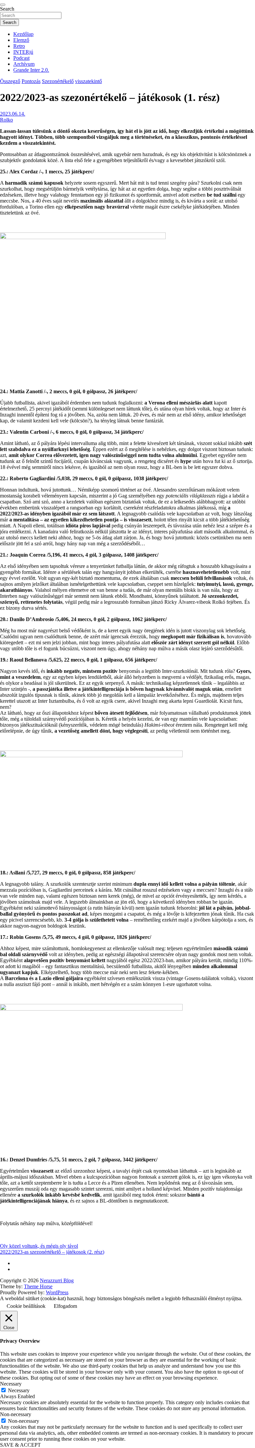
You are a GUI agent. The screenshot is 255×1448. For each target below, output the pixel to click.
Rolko (6, 120)
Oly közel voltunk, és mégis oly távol (39, 1246)
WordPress (57, 1292)
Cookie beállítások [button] (26, 1306)
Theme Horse (38, 1286)
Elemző (21, 40)
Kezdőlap (23, 34)
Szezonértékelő (58, 81)
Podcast (21, 58)
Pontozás (31, 81)
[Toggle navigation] (2, 5)
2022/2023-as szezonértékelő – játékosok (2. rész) (52, 1252)
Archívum (24, 64)
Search (7, 9)
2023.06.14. (12, 114)
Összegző (10, 81)
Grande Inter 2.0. (31, 70)
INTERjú (23, 52)
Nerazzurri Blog (57, 1280)
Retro (19, 46)
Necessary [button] (11, 1384)
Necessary (19, 1390)
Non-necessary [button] (15, 1414)
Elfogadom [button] (65, 1306)
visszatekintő (88, 81)
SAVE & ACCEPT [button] (20, 1445)
